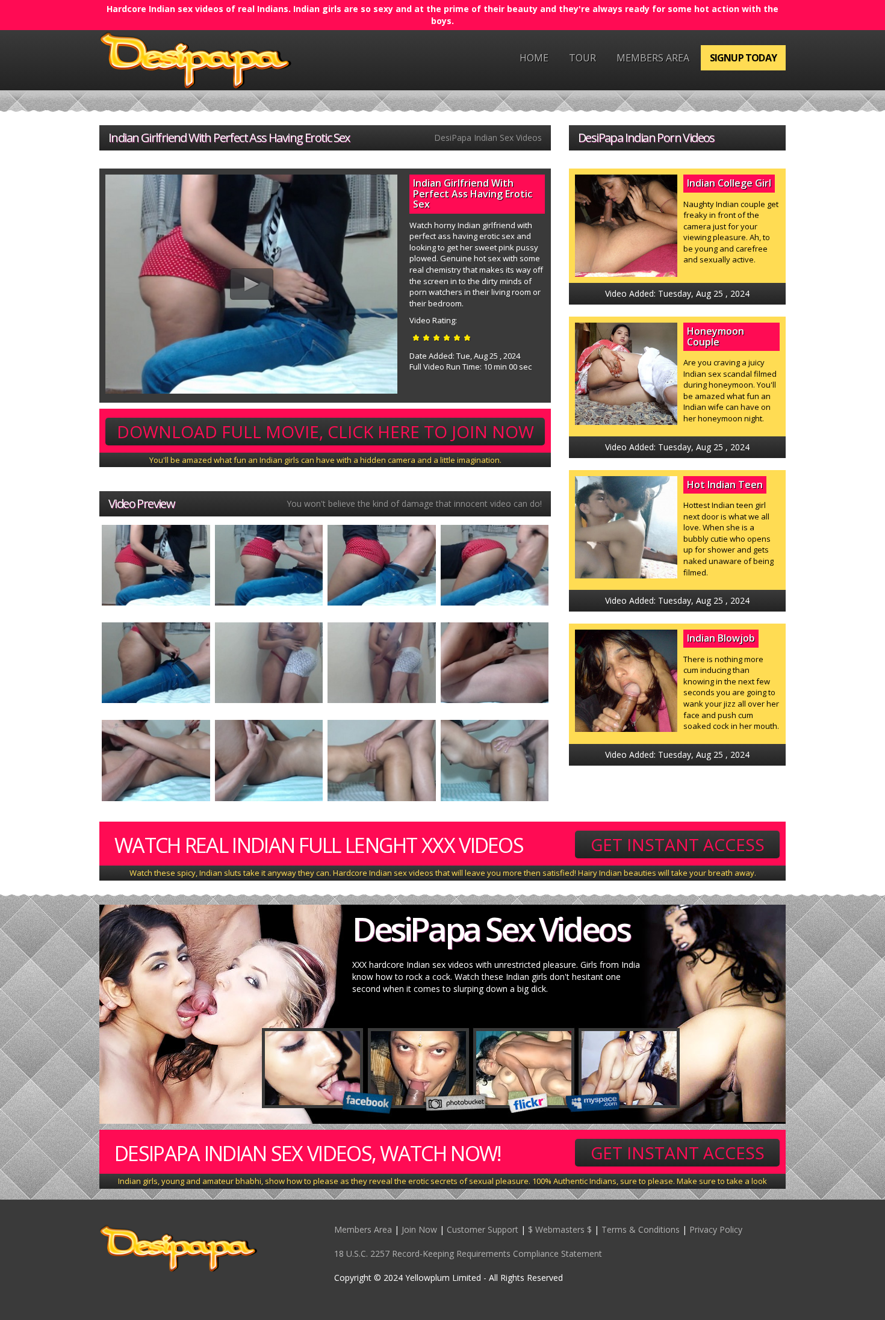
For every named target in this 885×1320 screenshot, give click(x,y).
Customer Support (482, 1229)
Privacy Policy (715, 1229)
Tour (582, 57)
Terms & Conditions (640, 1229)
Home (534, 57)
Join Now (419, 1229)
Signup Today (743, 57)
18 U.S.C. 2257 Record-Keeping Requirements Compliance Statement (468, 1253)
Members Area (652, 57)
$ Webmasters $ (560, 1229)
